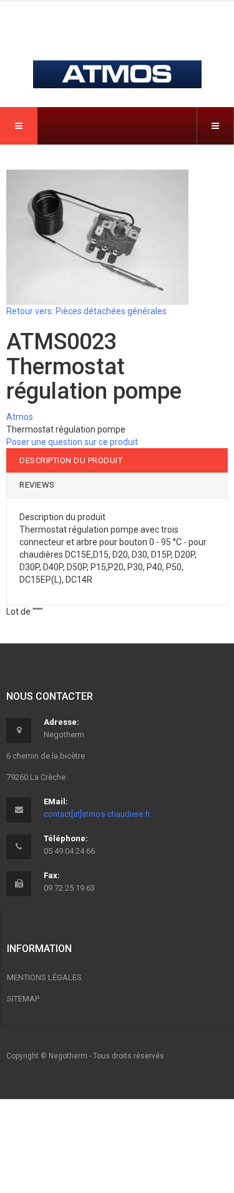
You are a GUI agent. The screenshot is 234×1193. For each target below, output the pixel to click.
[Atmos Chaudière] (117, 51)
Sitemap (23, 998)
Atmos (19, 417)
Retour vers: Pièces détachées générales (86, 311)
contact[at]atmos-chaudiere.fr (97, 814)
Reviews (37, 484)
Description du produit (70, 460)
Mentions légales (44, 977)
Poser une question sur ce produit (72, 442)
